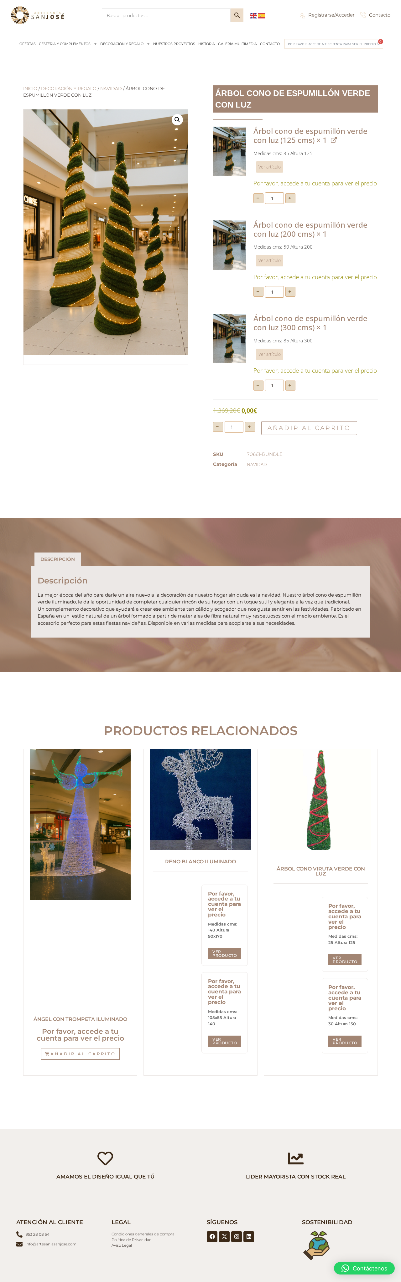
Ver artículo (269, 167)
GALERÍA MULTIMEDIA (237, 44)
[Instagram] (236, 1236)
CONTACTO (270, 44)
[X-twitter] (224, 1236)
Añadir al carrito (309, 428)
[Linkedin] (248, 1236)
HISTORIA (206, 44)
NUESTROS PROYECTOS (174, 44)
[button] (177, 119)
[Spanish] (262, 15)
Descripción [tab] (57, 559)
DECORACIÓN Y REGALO (121, 44)
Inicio (30, 88)
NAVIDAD (111, 88)
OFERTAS (27, 44)
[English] (254, 15)
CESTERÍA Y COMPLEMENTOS (65, 44)
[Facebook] (212, 1236)
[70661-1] (229, 151)
